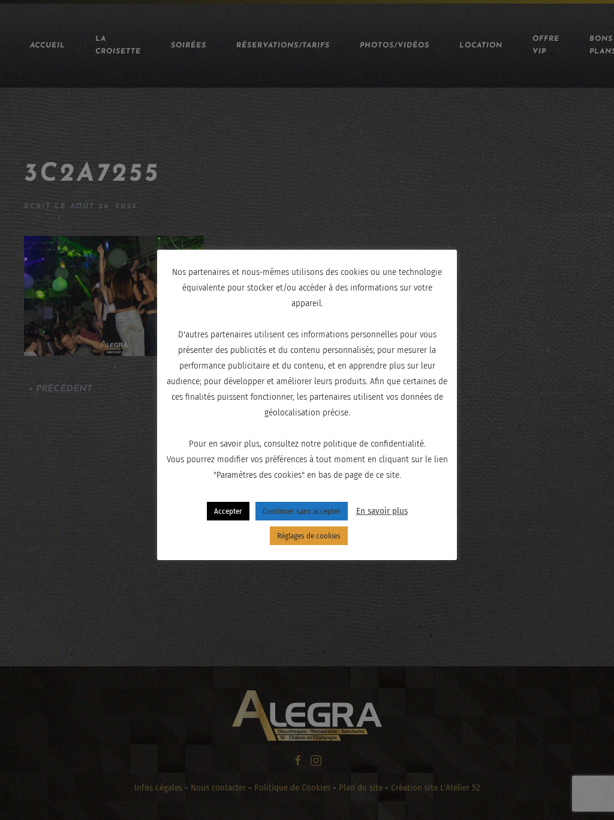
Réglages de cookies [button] (309, 535)
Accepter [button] (228, 511)
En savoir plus (382, 510)
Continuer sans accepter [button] (302, 511)
